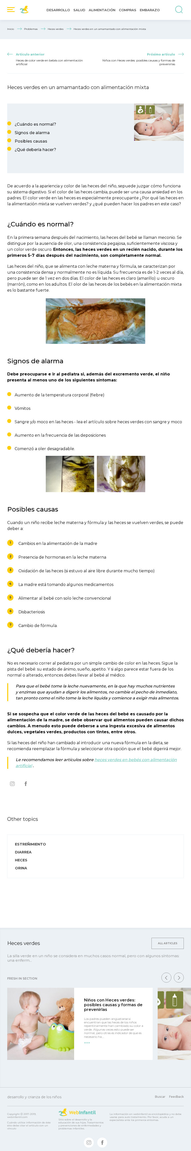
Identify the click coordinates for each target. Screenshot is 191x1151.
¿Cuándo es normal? (35, 124)
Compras (127, 10)
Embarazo (150, 10)
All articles (167, 943)
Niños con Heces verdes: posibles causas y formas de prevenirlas (113, 1005)
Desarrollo (58, 10)
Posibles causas (31, 141)
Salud (79, 10)
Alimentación (102, 10)
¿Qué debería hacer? (35, 149)
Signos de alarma (32, 132)
